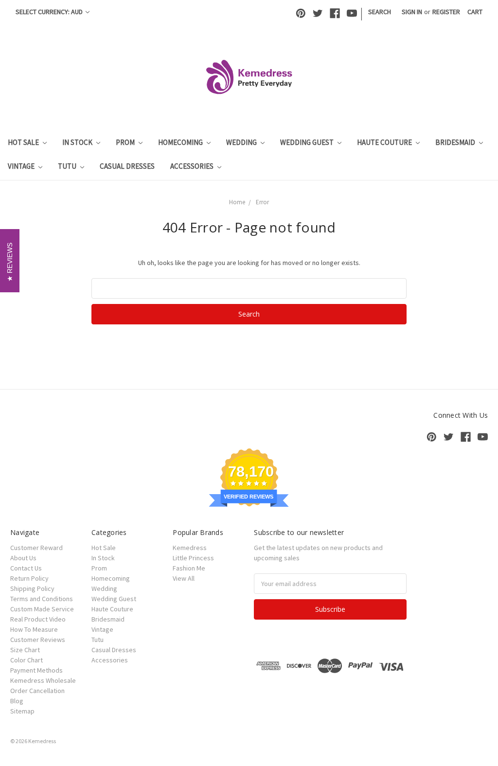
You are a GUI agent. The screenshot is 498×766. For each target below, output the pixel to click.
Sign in (412, 11)
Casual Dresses (127, 166)
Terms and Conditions (41, 598)
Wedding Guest (307, 142)
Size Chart (25, 649)
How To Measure (34, 629)
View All (184, 578)
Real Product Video (38, 619)
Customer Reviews (37, 639)
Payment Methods (36, 670)
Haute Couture (385, 142)
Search (379, 11)
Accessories (192, 166)
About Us (23, 557)
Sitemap (22, 711)
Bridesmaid (456, 142)
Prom (126, 142)
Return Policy (29, 578)
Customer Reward (36, 547)
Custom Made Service (42, 609)
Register (446, 11)
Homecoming (181, 142)
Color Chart (26, 660)
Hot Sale (24, 142)
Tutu (68, 166)
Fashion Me (189, 568)
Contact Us (26, 568)
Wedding (242, 142)
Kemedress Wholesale (43, 680)
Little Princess (193, 557)
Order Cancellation (37, 690)
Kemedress (190, 547)
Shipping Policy (32, 588)
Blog (16, 700)
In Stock (78, 142)
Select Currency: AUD (50, 11)
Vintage (22, 166)
